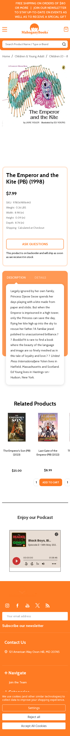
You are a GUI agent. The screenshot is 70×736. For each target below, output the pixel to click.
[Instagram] (7, 605)
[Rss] (48, 605)
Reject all (34, 717)
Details (40, 277)
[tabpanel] (16, 451)
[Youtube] (27, 605)
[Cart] (66, 29)
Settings (34, 708)
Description (16, 277)
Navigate (17, 672)
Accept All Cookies (34, 726)
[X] (37, 605)
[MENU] (4, 29)
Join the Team (18, 682)
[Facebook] (17, 605)
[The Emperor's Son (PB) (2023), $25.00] (16, 427)
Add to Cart (51, 482)
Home (6, 56)
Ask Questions (35, 244)
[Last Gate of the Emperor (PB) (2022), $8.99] (48, 427)
